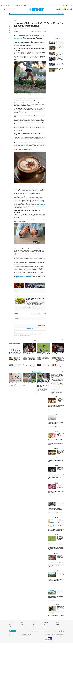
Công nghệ (49, 13)
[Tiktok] (70, 5)
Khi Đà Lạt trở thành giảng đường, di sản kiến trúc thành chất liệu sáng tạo (56, 526)
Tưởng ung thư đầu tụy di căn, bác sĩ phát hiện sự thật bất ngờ (56, 566)
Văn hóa (39, 13)
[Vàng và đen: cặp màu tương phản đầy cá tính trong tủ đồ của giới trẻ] (52, 608)
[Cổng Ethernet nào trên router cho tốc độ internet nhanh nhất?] (52, 574)
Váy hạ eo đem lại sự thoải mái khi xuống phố (56, 615)
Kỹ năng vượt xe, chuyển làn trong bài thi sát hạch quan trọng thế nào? (55, 597)
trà (26, 149)
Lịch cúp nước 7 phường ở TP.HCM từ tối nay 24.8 (55, 461)
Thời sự (14, 13)
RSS (37, 631)
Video (54, 13)
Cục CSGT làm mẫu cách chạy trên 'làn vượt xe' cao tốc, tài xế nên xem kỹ (60, 592)
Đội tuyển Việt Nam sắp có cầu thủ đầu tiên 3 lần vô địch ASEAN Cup (60, 538)
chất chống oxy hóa (41, 204)
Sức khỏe (27, 13)
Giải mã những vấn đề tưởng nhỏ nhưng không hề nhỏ (56, 513)
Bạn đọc (57, 622)
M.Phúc (17, 28)
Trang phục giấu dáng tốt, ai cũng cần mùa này (56, 612)
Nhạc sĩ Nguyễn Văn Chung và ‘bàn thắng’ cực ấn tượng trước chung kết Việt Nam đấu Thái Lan (56, 544)
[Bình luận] (9, 28)
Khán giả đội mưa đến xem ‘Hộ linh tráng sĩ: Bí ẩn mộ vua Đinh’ (56, 492)
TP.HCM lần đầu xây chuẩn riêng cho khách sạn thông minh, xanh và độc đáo (56, 475)
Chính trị (11, 13)
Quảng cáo (34, 631)
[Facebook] (68, 5)
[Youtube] (66, 5)
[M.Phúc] (15, 29)
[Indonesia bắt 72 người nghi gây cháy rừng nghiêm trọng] (52, 417)
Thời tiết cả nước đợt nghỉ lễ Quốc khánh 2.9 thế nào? (55, 444)
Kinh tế (21, 13)
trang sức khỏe (19, 207)
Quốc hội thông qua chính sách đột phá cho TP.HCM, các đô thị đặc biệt (60, 400)
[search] (10, 9)
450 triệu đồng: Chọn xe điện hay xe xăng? (55, 600)
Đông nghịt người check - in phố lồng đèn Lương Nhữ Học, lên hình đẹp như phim (55, 509)
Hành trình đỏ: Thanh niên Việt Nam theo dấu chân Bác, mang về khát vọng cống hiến (60, 504)
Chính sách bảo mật (47, 631)
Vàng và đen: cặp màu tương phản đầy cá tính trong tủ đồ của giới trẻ (60, 608)
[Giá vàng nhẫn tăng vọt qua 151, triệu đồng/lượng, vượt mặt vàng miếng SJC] (52, 435)
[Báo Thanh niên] (12, 631)
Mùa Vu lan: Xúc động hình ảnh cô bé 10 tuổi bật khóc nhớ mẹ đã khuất (60, 452)
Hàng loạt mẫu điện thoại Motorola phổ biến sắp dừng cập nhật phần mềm (55, 583)
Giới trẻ (30, 13)
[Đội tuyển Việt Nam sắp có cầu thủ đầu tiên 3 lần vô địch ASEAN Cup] (52, 538)
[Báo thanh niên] (36, 9)
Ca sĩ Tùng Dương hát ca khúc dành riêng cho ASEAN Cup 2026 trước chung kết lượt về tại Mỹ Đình (56, 548)
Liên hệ (25, 5)
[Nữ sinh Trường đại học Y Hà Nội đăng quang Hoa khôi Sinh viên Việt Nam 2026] (52, 486)
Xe (52, 13)
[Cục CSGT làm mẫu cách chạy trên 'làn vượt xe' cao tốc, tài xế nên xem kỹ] (52, 592)
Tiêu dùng (57, 13)
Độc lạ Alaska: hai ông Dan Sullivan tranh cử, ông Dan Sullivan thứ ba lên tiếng (55, 427)
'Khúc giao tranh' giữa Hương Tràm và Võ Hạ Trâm (55, 495)
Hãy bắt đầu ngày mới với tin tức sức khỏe (25, 276)
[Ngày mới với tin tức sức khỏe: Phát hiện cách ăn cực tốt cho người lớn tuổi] (20, 301)
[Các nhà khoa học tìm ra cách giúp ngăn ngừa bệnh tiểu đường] (30, 233)
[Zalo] (71, 5)
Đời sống (23, 13)
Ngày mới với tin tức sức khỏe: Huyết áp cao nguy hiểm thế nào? (27, 309)
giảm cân (22, 102)
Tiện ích (21, 5)
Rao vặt (57, 624)
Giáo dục (33, 13)
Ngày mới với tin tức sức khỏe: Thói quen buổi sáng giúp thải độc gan (28, 307)
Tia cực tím (21, 335)
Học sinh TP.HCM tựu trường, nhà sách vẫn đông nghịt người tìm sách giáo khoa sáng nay (56, 530)
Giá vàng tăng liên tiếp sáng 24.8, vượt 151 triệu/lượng (55, 440)
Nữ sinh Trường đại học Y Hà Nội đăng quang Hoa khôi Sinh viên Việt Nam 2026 (60, 486)
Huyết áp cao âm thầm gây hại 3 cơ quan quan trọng (60, 556)
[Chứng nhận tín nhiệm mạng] (48, 639)
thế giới (43, 137)
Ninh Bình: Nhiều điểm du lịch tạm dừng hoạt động (56, 478)
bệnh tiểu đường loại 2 (22, 264)
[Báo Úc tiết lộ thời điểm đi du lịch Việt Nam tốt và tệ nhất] (52, 469)
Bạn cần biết (18, 5)
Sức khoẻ (22, 624)
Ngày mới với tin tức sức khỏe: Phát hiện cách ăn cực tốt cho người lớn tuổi (35, 299)
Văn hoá (34, 624)
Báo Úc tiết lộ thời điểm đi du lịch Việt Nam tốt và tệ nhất (60, 468)
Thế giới (17, 13)
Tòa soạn (41, 631)
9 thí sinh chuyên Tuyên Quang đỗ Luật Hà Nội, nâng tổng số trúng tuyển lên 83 (60, 521)
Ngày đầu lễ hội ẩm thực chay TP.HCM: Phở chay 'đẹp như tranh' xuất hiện (56, 457)
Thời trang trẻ (61, 13)
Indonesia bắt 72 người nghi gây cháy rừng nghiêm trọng (60, 417)
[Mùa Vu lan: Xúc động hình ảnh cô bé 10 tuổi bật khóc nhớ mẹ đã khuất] (52, 452)
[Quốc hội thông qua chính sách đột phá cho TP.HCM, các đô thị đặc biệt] (52, 400)
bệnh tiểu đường (19, 221)
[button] (9, 21)
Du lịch (37, 13)
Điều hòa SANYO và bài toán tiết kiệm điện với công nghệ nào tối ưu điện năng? (56, 580)
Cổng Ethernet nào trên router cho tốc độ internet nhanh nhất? (60, 573)
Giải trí (43, 13)
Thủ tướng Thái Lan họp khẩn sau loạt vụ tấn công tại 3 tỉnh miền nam (56, 423)
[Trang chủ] (9, 13)
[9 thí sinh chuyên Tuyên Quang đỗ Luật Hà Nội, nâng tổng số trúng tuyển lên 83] (52, 521)
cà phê (30, 149)
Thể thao (45, 13)
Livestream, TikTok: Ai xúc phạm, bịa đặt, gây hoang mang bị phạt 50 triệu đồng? (56, 406)
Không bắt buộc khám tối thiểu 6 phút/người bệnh (55, 563)
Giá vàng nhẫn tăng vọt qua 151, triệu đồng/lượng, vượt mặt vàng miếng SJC (60, 435)
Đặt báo (29, 631)
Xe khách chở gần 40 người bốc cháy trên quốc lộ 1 (56, 409)
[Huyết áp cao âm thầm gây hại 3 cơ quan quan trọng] (52, 557)
